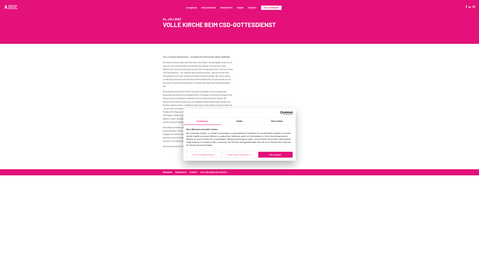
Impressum (167, 172)
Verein (240, 8)
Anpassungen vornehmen (238, 155)
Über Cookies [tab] (277, 121)
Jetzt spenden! (271, 7)
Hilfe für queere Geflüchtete (213, 172)
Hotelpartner (208, 8)
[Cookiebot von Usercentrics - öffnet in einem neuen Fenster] (282, 113)
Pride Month (226, 8)
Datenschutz (181, 172)
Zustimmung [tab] (202, 121)
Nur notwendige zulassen (204, 155)
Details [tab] (240, 121)
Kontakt (252, 8)
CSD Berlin (191, 8)
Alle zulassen (275, 155)
